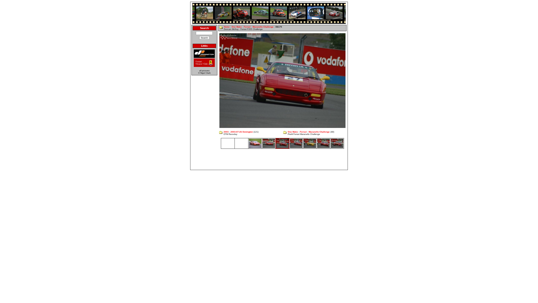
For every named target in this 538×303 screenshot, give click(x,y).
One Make (237, 27)
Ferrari (247, 27)
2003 (226, 132)
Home (227, 27)
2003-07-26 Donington (242, 132)
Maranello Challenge (263, 27)
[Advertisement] (269, 159)
